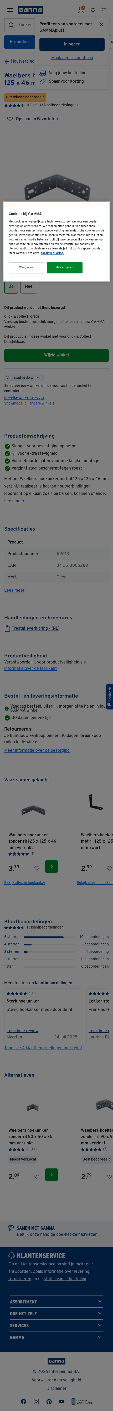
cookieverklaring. (52, 253)
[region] (56, 241)
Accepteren (65, 267)
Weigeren (26, 267)
